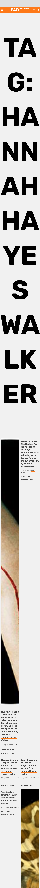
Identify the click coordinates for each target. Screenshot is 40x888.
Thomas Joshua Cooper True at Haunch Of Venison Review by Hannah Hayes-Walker (9, 767)
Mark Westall (14, 778)
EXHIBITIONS (25, 476)
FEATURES (4, 753)
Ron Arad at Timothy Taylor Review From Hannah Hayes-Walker (9, 798)
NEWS (12, 753)
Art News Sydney (7, 750)
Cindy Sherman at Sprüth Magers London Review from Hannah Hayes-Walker (29, 767)
